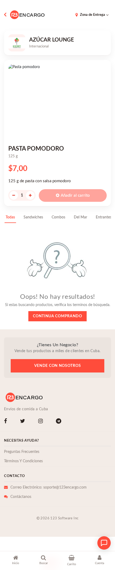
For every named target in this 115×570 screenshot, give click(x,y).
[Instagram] (41, 422)
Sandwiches (33, 217)
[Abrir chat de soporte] (104, 543)
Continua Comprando (57, 316)
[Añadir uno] (30, 195)
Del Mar (80, 217)
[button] (16, 560)
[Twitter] (23, 422)
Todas (10, 217)
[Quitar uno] (13, 195)
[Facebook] (6, 422)
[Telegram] (59, 422)
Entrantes (104, 217)
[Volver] (6, 14)
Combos (58, 217)
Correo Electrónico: (48, 487)
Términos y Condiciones (23, 461)
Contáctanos (20, 497)
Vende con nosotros (57, 366)
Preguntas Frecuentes (21, 452)
